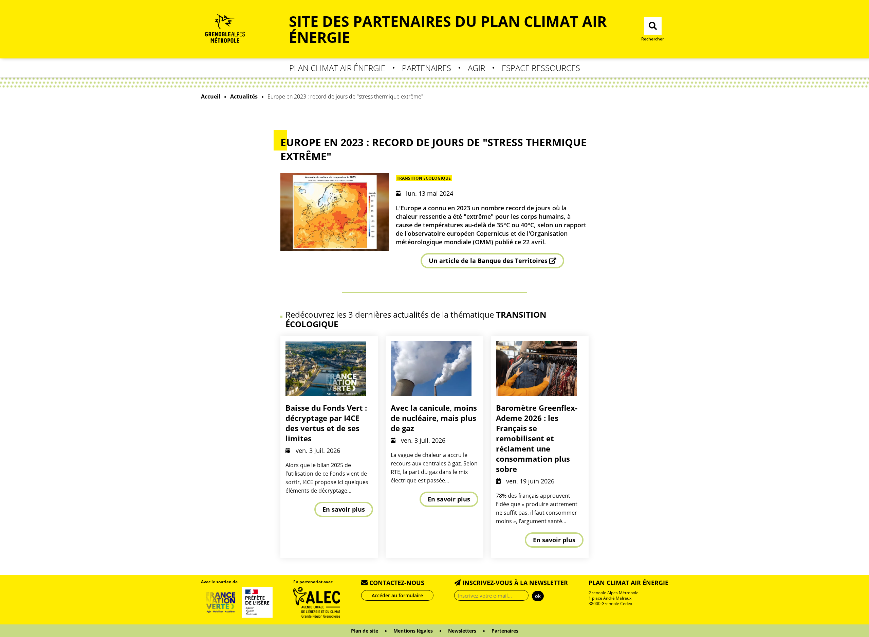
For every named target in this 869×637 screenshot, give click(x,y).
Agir (476, 67)
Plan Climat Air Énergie (337, 67)
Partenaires (426, 67)
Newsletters (462, 630)
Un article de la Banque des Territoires (488, 260)
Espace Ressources (541, 67)
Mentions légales (413, 630)
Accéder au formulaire (397, 595)
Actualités (244, 96)
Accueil (210, 96)
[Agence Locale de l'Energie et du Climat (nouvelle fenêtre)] (316, 602)
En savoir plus (343, 509)
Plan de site (364, 630)
